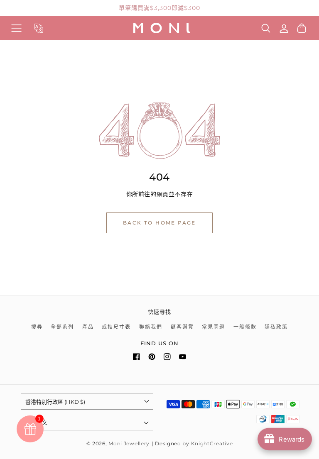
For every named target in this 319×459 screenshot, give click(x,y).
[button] (16, 28)
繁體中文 (36, 422)
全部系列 (62, 327)
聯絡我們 (150, 327)
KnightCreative (212, 444)
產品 (88, 327)
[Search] (266, 28)
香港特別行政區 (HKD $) (55, 401)
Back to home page (159, 223)
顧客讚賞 (182, 327)
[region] (159, 8)
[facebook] (136, 358)
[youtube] (182, 358)
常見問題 (213, 327)
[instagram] (167, 358)
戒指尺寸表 (116, 327)
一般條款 (245, 327)
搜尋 (37, 327)
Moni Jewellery (129, 444)
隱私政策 (276, 327)
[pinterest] (151, 358)
